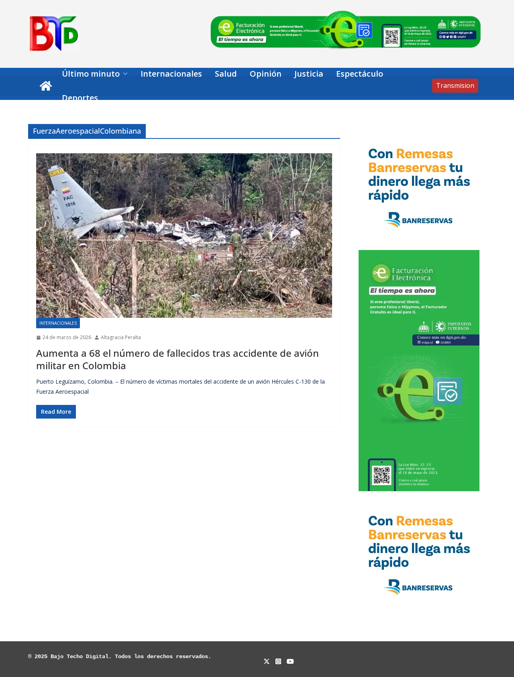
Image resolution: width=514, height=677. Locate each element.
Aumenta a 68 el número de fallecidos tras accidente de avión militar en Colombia (177, 359)
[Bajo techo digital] (45, 85)
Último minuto (91, 73)
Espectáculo (359, 73)
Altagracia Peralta (121, 337)
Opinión (265, 73)
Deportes (80, 97)
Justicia (308, 73)
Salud (226, 73)
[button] (124, 74)
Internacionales (171, 73)
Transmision (455, 85)
